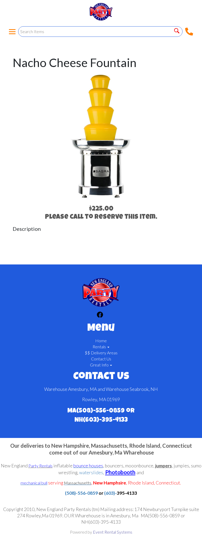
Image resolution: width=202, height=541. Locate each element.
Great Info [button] (99, 364)
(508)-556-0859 (81, 493)
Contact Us (101, 358)
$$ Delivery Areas (101, 352)
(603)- (110, 493)
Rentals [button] (100, 346)
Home (101, 340)
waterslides (91, 472)
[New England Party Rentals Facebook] (100, 315)
